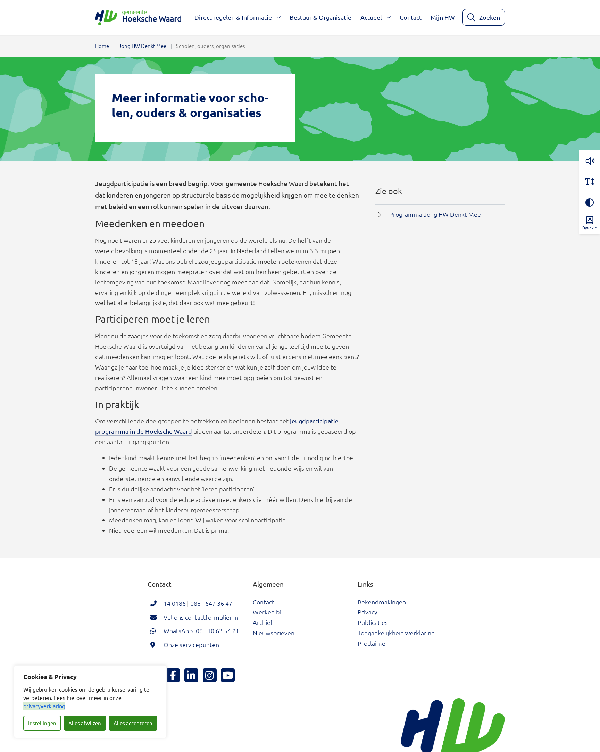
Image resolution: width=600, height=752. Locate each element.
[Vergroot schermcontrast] (589, 202)
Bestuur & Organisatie (320, 17)
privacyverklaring (44, 705)
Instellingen (42, 723)
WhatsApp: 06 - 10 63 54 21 (201, 631)
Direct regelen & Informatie (233, 17)
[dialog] (90, 701)
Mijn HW (443, 17)
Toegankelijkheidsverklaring (396, 633)
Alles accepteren (133, 723)
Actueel (371, 17)
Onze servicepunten (191, 644)
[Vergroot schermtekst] (589, 181)
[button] (589, 160)
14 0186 (175, 603)
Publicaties (373, 622)
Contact (411, 17)
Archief (263, 622)
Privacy (367, 612)
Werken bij (268, 612)
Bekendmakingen (382, 602)
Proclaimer (373, 643)
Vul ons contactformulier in (201, 617)
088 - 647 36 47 (211, 603)
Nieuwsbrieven (273, 633)
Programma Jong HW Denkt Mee (435, 214)
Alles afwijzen (84, 723)
